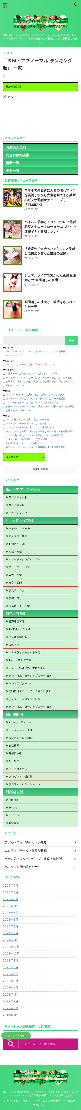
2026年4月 (10, 885)
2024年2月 (10, 933)
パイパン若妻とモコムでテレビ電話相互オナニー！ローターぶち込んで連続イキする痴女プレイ (50, 226)
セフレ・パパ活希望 (16, 431)
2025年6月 (10, 919)
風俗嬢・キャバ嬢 (15, 385)
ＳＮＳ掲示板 (58, 351)
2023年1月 (10, 994)
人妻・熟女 (66, 377)
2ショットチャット (15, 394)
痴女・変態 (32, 381)
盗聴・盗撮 (11, 410)
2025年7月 (10, 913)
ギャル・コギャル (50, 373)
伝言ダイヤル (35, 402)
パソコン (51, 364)
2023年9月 (10, 960)
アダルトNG (44, 423)
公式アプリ (11, 439)
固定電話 (14, 823)
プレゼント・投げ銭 (37, 398)
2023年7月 (10, 974)
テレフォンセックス (54, 394)
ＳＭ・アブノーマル (20, 683)
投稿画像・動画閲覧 (64, 406)
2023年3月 (10, 981)
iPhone (22, 364)
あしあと (34, 394)
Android (10, 364)
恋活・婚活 (41, 439)
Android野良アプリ (15, 419)
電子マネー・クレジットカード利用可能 (26, 447)
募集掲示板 (53, 402)
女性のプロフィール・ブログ (20, 406)
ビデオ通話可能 (55, 435)
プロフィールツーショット (24, 784)
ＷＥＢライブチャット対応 (19, 423)
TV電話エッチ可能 (39, 419)
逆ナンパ (26, 410)
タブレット (36, 364)
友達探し (26, 439)
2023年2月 (10, 988)
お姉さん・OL (29, 373)
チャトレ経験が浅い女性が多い (27, 667)
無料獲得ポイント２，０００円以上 (24, 443)
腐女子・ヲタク (51, 381)
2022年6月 (10, 1008)
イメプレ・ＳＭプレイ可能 (24, 698)
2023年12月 (11, 947)
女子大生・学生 (14, 381)
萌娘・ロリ (69, 381)
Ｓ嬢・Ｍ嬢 (11, 373)
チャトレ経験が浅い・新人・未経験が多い (52, 431)
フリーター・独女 (47, 377)
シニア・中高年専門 (43, 427)
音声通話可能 (58, 447)
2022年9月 (10, 1001)
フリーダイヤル (14, 398)
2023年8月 (10, 967)
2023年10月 (11, 953)
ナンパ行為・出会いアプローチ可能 (24, 435)
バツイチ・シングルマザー (19, 377)
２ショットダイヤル (37, 351)
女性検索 (44, 406)
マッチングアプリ (15, 355)
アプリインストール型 (17, 427)
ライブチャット (14, 351)
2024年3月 (10, 926)
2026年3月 (10, 892)
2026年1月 (10, 906)
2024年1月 (10, 940)
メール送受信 (58, 398)
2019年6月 (10, 1015)
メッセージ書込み (15, 402)
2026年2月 (10, 899)
